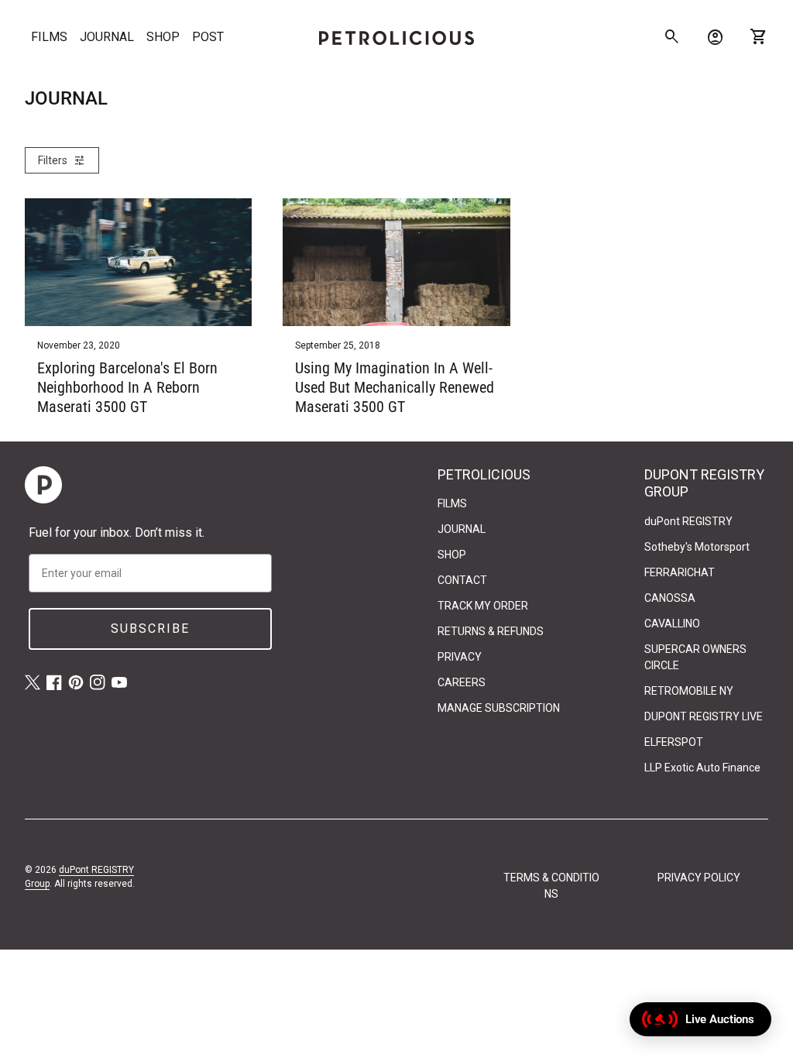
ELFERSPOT (673, 742)
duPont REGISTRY (688, 521)
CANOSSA (669, 598)
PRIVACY (460, 657)
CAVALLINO (672, 623)
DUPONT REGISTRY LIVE (703, 716)
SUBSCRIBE (150, 628)
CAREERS (462, 682)
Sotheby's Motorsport (697, 547)
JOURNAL (107, 36)
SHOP (163, 36)
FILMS (49, 36)
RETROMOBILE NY (688, 691)
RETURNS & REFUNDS (491, 631)
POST (208, 36)
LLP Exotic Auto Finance (702, 767)
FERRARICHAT (679, 572)
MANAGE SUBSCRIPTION (499, 708)
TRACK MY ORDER (483, 605)
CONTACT (462, 580)
